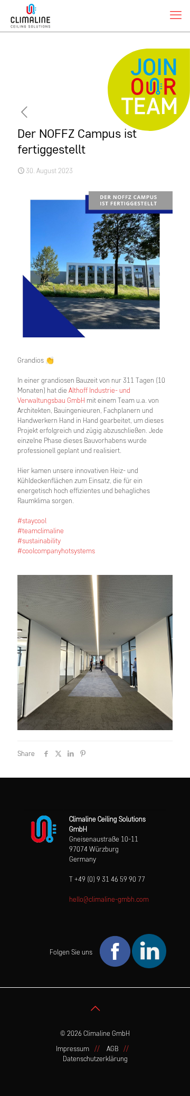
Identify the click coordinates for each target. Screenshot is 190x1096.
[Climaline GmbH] (30, 16)
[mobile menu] (176, 16)
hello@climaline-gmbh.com (109, 899)
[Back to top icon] (95, 1009)
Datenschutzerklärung (95, 1059)
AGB (112, 1049)
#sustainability (39, 541)
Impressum (72, 1049)
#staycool (31, 521)
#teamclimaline (40, 531)
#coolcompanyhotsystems (56, 551)
